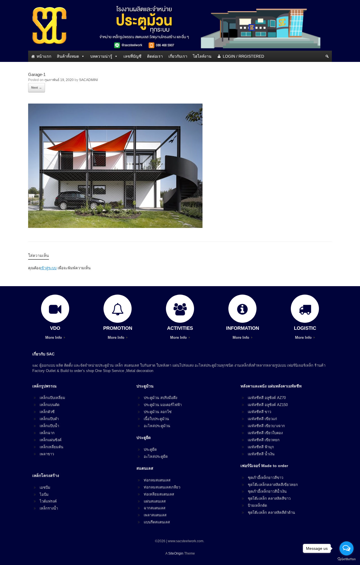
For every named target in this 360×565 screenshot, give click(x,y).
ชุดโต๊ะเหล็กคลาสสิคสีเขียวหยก (273, 485)
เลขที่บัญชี (132, 56)
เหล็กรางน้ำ (49, 508)
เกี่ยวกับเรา (177, 56)
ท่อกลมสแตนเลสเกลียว (162, 487)
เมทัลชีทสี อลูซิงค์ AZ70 (267, 398)
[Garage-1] (115, 226)
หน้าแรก (44, 56)
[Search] (327, 56)
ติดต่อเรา (155, 56)
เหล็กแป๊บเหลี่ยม (52, 398)
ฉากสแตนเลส (154, 508)
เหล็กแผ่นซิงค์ (51, 440)
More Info (54, 337)
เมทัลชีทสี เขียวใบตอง (265, 433)
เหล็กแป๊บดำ (49, 419)
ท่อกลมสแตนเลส (157, 480)
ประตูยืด (150, 449)
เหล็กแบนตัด (49, 405)
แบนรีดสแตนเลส (157, 522)
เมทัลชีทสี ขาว (259, 412)
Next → (36, 87)
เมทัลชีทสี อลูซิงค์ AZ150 (268, 405)
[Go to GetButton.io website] (347, 559)
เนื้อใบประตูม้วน (156, 419)
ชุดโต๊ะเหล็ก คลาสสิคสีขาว (269, 498)
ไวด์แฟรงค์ (48, 501)
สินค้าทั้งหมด (68, 56)
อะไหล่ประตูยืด (156, 456)
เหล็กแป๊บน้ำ (49, 426)
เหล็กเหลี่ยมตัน (51, 447)
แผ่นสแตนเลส (155, 501)
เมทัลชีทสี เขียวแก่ (262, 419)
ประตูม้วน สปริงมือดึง (160, 398)
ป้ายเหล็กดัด (257, 505)
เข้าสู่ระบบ (48, 268)
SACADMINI (88, 80)
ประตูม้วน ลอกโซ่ (158, 412)
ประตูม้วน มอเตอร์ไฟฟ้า (163, 405)
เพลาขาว (47, 454)
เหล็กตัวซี (47, 412)
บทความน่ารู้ (101, 56)
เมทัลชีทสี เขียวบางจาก (266, 426)
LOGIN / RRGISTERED (243, 56)
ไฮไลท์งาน (202, 56)
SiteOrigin (175, 553)
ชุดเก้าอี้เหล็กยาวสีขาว (265, 478)
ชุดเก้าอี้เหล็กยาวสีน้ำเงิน (267, 491)
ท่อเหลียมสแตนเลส (159, 494)
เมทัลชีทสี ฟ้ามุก (261, 447)
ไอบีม (44, 494)
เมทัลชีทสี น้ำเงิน (261, 454)
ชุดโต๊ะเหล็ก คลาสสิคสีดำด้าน (271, 512)
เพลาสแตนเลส (155, 515)
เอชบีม (45, 487)
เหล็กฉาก (47, 433)
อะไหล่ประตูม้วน (157, 426)
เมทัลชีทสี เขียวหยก (264, 440)
